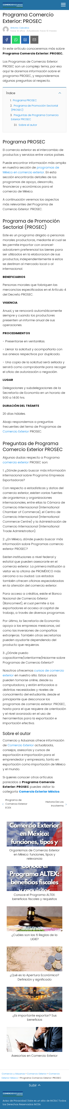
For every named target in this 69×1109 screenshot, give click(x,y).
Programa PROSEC (25, 100)
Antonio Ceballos (19, 27)
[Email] (34, 40)
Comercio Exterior (16, 431)
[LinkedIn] (25, 40)
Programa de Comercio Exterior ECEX (16, 803)
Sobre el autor (28, 125)
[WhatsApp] (16, 40)
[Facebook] (7, 40)
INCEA (53, 1100)
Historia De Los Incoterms (55, 803)
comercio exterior (16, 462)
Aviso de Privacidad (14, 1100)
